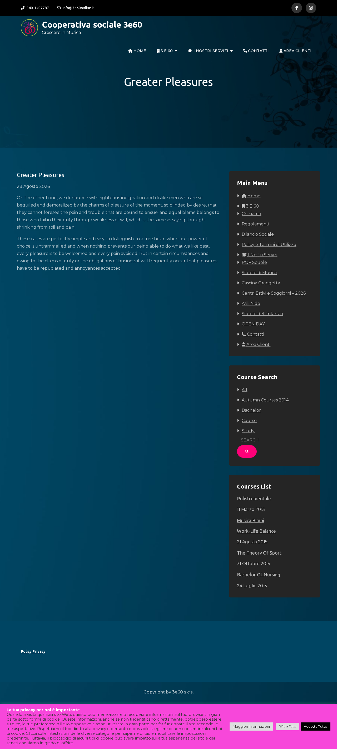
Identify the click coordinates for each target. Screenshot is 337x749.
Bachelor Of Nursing (258, 574)
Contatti (258, 50)
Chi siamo (251, 213)
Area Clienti (297, 50)
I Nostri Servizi (210, 50)
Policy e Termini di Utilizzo (269, 244)
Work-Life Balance (256, 531)
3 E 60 (166, 50)
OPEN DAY (253, 323)
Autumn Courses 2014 (265, 400)
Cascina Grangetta (261, 282)
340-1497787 (38, 8)
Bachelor (251, 410)
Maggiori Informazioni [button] (251, 726)
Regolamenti (255, 224)
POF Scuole (254, 262)
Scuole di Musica (259, 272)
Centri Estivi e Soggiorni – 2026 (274, 293)
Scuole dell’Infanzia (262, 313)
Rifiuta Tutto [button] (287, 726)
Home (139, 50)
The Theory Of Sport (259, 552)
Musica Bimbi (250, 520)
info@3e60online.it (78, 8)
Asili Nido (251, 303)
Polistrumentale (254, 498)
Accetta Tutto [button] (315, 726)
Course (249, 420)
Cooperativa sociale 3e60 (92, 24)
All (244, 389)
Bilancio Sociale (258, 234)
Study (248, 430)
